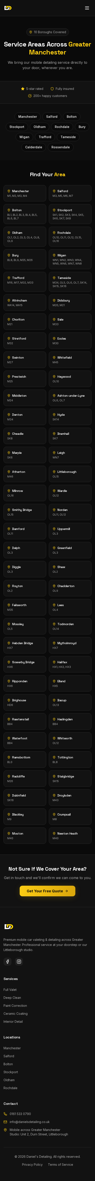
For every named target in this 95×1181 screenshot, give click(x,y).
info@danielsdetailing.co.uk (30, 1122)
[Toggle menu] (87, 8)
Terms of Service (60, 1164)
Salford (9, 1056)
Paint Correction (15, 1005)
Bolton (8, 1064)
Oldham (9, 1080)
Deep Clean (12, 997)
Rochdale (10, 1088)
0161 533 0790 (20, 1114)
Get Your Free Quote (45, 891)
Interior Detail (13, 1021)
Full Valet (10, 990)
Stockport (11, 1072)
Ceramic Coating (16, 1013)
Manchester (12, 1048)
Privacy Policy (32, 1164)
